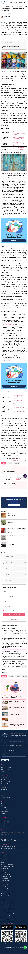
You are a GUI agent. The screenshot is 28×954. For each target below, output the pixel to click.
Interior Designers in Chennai (7, 917)
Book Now (14, 240)
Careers (3, 813)
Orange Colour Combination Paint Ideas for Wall (19, 133)
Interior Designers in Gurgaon (7, 906)
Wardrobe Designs (5, 858)
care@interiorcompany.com (7, 825)
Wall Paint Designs (5, 880)
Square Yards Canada (5, 781)
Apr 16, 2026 (10, 539)
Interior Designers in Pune (7, 908)
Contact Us (3, 807)
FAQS (2, 795)
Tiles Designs (4, 886)
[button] (22, 475)
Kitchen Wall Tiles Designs (7, 864)
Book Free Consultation (14, 505)
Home (2, 6)
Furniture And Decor (11, 6)
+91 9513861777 (5, 821)
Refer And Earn (4, 811)
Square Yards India (5, 783)
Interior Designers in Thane (7, 915)
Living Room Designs (5, 854)
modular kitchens (10, 324)
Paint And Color (19, 6)
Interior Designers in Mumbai (7, 911)
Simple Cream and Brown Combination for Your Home (19, 138)
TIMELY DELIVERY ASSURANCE (17, 742)
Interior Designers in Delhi (7, 904)
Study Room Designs (5, 895)
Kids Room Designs (5, 862)
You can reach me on (12, 610)
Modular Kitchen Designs (6, 856)
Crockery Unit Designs (6, 893)
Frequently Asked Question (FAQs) (9, 625)
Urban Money (4, 787)
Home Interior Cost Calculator (8, 848)
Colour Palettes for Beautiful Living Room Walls (18, 402)
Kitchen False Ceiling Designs (7, 866)
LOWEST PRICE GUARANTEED (17, 733)
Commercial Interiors (6, 803)
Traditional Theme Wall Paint (8, 471)
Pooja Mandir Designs (6, 874)
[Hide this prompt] (17, 474)
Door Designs (4, 890)
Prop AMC (3, 785)
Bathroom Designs (5, 872)
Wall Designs (4, 882)
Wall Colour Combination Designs (8, 891)
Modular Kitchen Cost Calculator (8, 846)
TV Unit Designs (4, 870)
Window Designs (5, 884)
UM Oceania (4, 789)
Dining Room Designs (6, 876)
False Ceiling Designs (5, 878)
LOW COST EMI (12, 750)
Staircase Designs (5, 888)
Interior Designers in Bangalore (9, 483)
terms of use (16, 619)
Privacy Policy (4, 805)
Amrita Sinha (7, 16)
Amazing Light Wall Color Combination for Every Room (19, 397)
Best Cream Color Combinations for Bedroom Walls (19, 144)
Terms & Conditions (5, 797)
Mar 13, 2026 (10, 517)
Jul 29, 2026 (10, 525)
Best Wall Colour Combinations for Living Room (19, 411)
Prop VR (3, 779)
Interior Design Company (6, 767)
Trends (5, 6)
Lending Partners (5, 809)
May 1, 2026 (10, 532)
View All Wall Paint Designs (17, 460)
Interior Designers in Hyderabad (8, 919)
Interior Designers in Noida (7, 909)
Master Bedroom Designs (6, 860)
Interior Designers (5, 769)
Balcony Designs (4, 868)
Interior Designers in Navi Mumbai (8, 913)
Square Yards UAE (5, 777)
